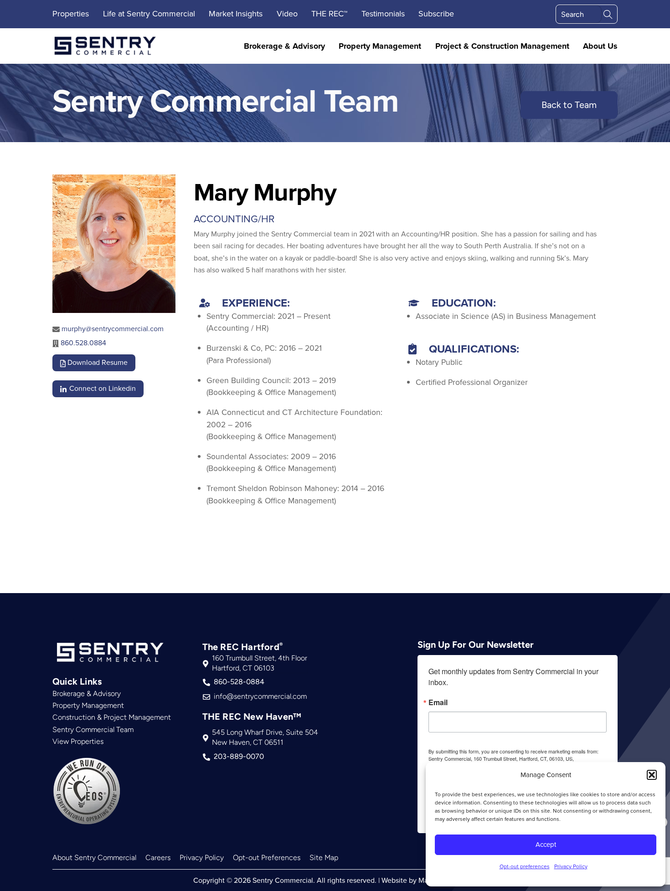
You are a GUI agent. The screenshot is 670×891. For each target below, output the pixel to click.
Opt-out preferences (525, 866)
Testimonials (383, 13)
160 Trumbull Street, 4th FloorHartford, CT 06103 (259, 663)
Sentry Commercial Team (93, 729)
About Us (600, 46)
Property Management (380, 46)
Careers (157, 857)
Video (287, 13)
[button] (651, 774)
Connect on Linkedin (101, 388)
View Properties (77, 741)
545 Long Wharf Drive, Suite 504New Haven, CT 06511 (265, 737)
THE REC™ (329, 13)
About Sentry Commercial (94, 857)
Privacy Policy (571, 866)
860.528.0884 (83, 343)
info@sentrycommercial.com (260, 696)
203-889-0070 (239, 756)
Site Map (323, 857)
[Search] (608, 13)
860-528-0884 (239, 681)
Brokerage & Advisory (284, 46)
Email (438, 702)
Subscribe (436, 13)
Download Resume (97, 362)
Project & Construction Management (502, 46)
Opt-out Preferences (266, 857)
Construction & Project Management (111, 717)
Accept (546, 844)
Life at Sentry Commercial (149, 13)
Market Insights (236, 13)
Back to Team (569, 104)
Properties (70, 13)
